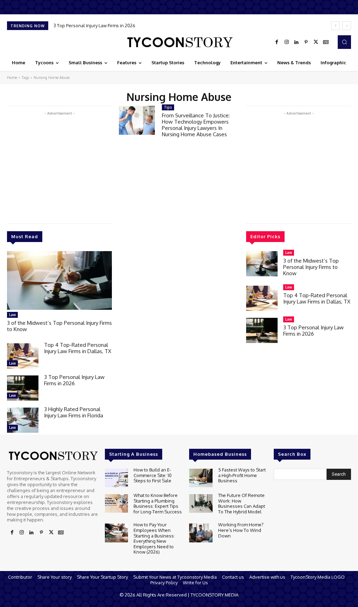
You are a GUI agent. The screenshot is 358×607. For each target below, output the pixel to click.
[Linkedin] (296, 42)
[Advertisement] (59, 166)
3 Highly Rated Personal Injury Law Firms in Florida (73, 412)
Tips (168, 107)
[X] (316, 42)
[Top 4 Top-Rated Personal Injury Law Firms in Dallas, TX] (22, 355)
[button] (344, 42)
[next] (346, 25)
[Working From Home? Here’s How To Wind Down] (200, 533)
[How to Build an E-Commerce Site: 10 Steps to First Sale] (116, 478)
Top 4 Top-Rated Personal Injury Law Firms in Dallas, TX (77, 348)
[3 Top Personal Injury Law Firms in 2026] (22, 388)
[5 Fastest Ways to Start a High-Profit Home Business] (200, 478)
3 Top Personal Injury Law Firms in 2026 (94, 25)
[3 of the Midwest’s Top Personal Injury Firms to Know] (59, 280)
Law (12, 314)
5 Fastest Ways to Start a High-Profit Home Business (242, 475)
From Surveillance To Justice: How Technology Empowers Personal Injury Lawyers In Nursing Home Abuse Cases (196, 125)
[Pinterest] (306, 42)
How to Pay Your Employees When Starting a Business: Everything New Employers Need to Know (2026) (154, 538)
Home (12, 77)
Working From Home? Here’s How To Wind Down (241, 530)
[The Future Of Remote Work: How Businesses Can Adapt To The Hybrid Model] (200, 503)
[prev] (335, 25)
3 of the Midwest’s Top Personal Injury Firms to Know (59, 326)
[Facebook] (277, 42)
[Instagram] (287, 42)
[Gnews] (326, 42)
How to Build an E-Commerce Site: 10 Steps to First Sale (153, 475)
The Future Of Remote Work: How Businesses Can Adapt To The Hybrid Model (241, 503)
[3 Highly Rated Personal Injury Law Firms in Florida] (22, 420)
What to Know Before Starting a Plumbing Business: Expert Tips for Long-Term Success (158, 503)
